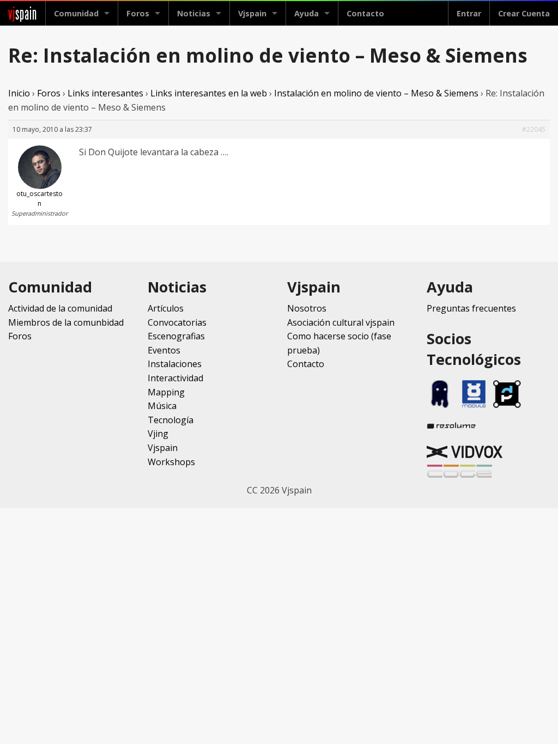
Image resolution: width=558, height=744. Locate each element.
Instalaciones (175, 364)
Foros (137, 13)
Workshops (171, 462)
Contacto (365, 13)
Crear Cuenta (524, 13)
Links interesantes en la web (208, 93)
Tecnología (170, 420)
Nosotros (306, 308)
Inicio (19, 93)
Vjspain (163, 448)
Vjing (158, 434)
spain (22, 13)
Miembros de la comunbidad (66, 322)
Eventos (164, 350)
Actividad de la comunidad (60, 308)
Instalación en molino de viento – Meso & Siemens (376, 93)
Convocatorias (177, 322)
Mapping (166, 392)
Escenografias (176, 336)
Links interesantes (105, 93)
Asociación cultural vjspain (341, 322)
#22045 (533, 129)
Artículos (166, 308)
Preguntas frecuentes (471, 308)
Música (162, 406)
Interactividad (175, 378)
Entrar (469, 13)
